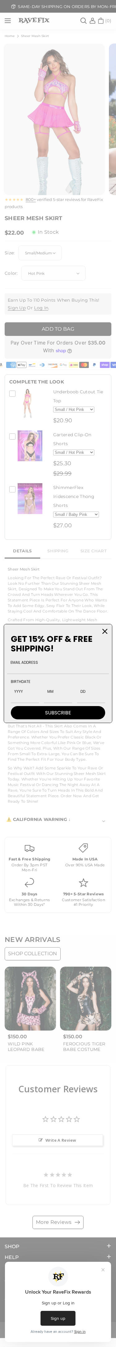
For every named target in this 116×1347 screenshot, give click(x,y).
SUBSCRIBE (58, 712)
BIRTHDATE (20, 681)
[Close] (104, 631)
